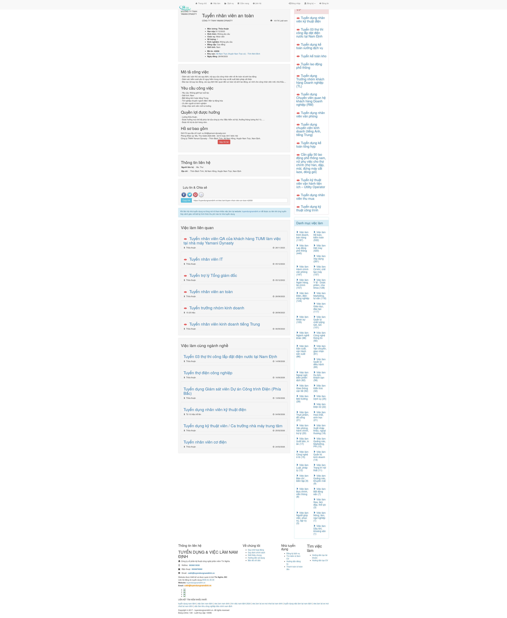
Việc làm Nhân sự (302, 319)
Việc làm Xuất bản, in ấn (302, 441)
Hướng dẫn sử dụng (256, 557)
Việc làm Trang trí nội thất (319, 467)
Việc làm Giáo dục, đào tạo (319, 307)
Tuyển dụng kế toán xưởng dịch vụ (309, 46)
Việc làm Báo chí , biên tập (302, 478)
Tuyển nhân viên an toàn (211, 291)
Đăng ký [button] (310, 3)
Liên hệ (258, 3)
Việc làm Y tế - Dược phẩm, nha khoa (319, 283)
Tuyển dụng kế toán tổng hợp (308, 144)
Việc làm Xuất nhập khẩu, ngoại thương (319, 429)
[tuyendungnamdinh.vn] (185, 6)
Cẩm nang (244, 3)
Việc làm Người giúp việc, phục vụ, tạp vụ (302, 518)
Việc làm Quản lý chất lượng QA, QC (319, 322)
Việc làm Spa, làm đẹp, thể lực (319, 503)
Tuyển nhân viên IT (206, 259)
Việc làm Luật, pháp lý (302, 467)
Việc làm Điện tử (319, 405)
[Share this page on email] (201, 194)
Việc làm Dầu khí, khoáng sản (319, 529)
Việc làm (216, 3)
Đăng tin (325, 3)
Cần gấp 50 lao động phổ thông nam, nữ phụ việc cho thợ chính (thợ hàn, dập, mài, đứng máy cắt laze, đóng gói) (311, 163)
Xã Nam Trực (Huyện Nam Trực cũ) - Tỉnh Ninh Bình (238, 53)
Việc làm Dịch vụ (319, 397)
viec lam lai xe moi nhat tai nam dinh (267, 603)
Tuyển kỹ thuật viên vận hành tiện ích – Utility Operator (310, 183)
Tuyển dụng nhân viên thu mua (310, 196)
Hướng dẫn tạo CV (320, 560)
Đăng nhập (295, 3)
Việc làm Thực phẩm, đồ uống (302, 416)
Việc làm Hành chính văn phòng (302, 270)
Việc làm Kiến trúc (319, 388)
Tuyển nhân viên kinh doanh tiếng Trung (224, 324)
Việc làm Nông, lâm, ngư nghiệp (319, 516)
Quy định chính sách (256, 552)
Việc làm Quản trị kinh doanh (319, 455)
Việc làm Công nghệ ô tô (302, 454)
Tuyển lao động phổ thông (309, 66)
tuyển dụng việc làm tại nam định (298, 603)
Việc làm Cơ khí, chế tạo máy (319, 270)
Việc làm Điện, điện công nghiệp (302, 296)
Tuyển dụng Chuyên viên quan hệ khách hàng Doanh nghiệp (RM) (311, 99)
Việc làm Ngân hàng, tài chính (302, 283)
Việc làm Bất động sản (319, 491)
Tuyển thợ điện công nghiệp (208, 372)
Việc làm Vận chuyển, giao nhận (320, 349)
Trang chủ (202, 3)
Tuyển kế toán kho (313, 56)
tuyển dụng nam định (187, 603)
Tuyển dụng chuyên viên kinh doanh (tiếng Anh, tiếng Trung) (308, 129)
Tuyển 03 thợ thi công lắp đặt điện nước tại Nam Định (230, 356)
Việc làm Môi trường (302, 398)
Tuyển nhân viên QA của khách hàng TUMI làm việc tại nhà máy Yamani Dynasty (232, 241)
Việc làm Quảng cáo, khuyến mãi (319, 479)
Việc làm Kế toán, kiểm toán (319, 236)
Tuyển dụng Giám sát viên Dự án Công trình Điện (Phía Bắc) (232, 391)
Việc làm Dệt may (319, 248)
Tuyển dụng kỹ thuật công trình (308, 208)
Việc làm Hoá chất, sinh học (319, 416)
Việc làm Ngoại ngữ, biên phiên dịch (302, 376)
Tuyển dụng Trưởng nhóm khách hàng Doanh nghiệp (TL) (310, 80)
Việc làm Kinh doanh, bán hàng (302, 236)
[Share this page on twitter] (189, 194)
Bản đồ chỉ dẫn (254, 560)
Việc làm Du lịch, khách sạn (319, 376)
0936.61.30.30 (208, 580)
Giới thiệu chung (255, 555)
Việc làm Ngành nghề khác (302, 335)
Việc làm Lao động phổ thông (302, 249)
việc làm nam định (205, 603)
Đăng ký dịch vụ (293, 553)
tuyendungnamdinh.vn (251, 211)
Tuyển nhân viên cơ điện (205, 442)
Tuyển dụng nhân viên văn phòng (310, 114)
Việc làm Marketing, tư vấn (319, 295)
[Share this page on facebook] (183, 194)
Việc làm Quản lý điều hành (319, 363)
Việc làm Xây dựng (319, 258)
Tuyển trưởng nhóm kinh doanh (216, 308)
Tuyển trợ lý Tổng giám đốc (213, 275)
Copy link (186, 200)
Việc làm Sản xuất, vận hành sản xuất (302, 351)
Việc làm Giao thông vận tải (302, 388)
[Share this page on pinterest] (195, 194)
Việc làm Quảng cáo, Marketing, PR (319, 442)
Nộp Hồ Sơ (224, 142)
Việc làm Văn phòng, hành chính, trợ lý (302, 429)
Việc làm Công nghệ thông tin (319, 336)
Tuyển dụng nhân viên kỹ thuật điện (215, 409)
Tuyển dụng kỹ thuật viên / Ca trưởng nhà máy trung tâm (233, 425)
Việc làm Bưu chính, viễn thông (302, 492)
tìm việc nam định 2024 (241, 603)
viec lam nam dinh (222, 603)
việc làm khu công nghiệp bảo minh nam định (213, 606)
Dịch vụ (230, 3)
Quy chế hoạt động (256, 549)
